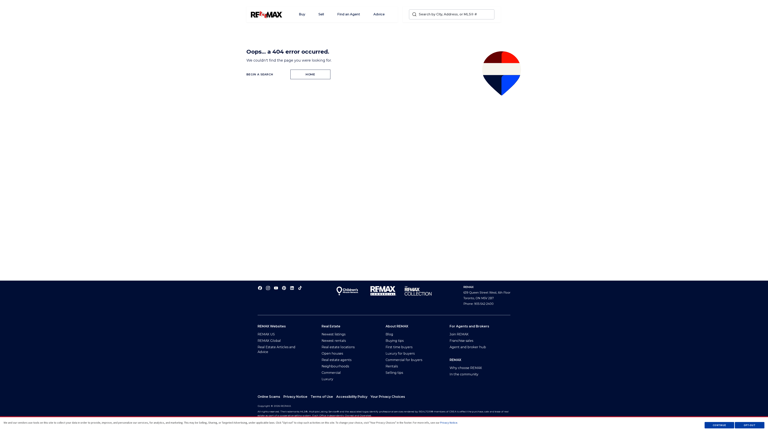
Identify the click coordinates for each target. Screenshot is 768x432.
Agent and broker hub (468, 347)
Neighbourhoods (335, 366)
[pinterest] (284, 287)
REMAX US (266, 334)
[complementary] (388, 396)
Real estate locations (338, 347)
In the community (464, 374)
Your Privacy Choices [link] (388, 397)
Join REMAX (459, 334)
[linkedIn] (292, 287)
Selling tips (394, 373)
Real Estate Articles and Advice (276, 349)
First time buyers (399, 347)
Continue (719, 425)
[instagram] (268, 287)
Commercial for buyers (404, 360)
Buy (302, 14)
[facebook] (260, 287)
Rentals (392, 366)
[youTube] (276, 287)
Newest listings (333, 334)
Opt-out (749, 425)
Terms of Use (322, 397)
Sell (321, 14)
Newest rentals (334, 341)
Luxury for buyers (400, 353)
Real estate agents (336, 360)
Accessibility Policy (351, 397)
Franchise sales (461, 341)
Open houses (332, 353)
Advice (379, 14)
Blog (389, 334)
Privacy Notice (295, 397)
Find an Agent (348, 14)
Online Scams (269, 397)
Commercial (331, 373)
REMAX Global (269, 341)
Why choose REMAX (466, 368)
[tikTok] (300, 287)
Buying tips (395, 341)
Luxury (327, 379)
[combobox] (456, 14)
